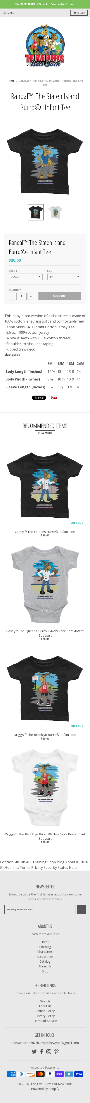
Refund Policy (45, 1011)
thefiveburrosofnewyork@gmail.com (53, 1043)
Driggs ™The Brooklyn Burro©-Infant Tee (45, 735)
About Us (45, 966)
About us (45, 1006)
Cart (81, 13)
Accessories (45, 957)
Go (81, 909)
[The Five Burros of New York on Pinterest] (56, 1051)
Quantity (15, 289)
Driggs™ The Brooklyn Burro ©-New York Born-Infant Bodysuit (45, 836)
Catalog (45, 961)
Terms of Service (45, 1021)
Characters (45, 951)
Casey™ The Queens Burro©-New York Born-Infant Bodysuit (45, 633)
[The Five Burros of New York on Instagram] (48, 1051)
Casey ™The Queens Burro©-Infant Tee (45, 532)
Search (45, 1001)
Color (13, 270)
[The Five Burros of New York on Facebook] (41, 1051)
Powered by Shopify (45, 1089)
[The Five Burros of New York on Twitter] (34, 1051)
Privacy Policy (45, 1016)
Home (11, 81)
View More (45, 433)
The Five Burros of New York (51, 1084)
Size (49, 270)
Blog (45, 971)
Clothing (45, 947)
